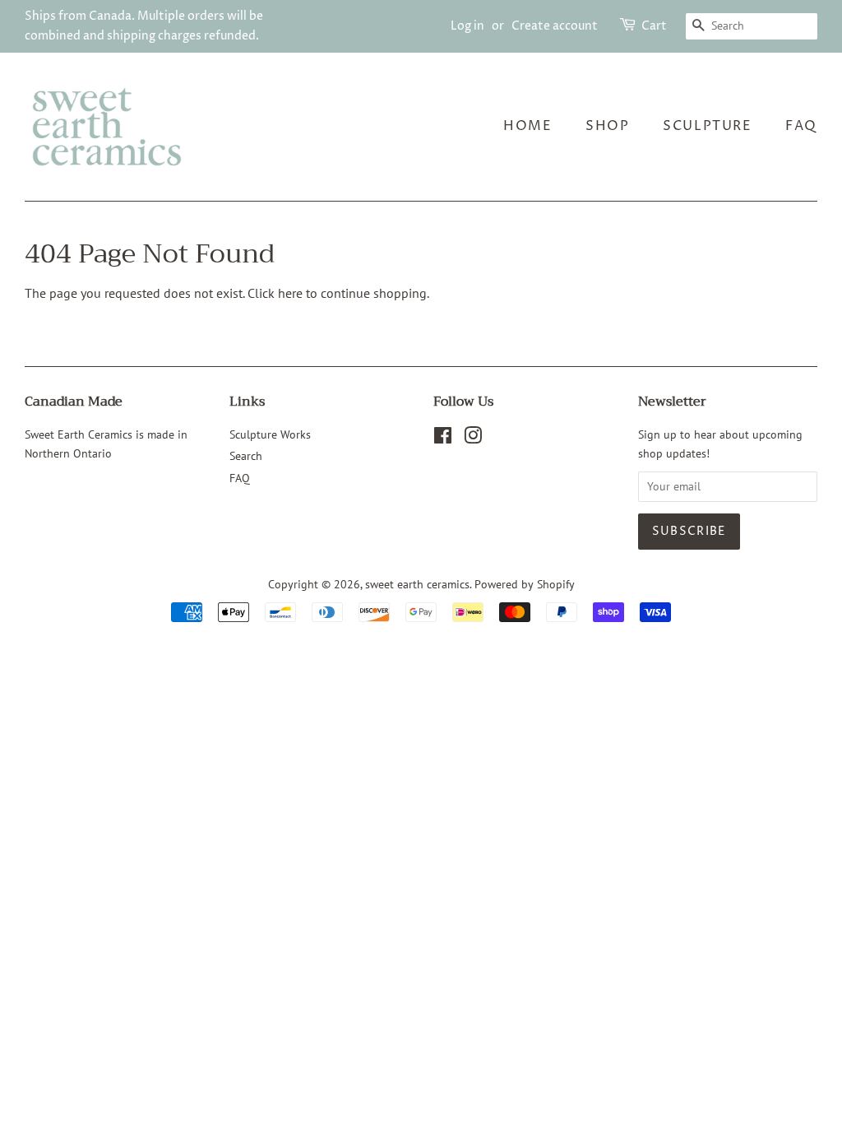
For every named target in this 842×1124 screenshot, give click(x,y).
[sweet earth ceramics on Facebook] (442, 438)
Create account (554, 26)
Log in (467, 26)
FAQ (801, 126)
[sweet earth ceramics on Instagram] (473, 438)
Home (527, 126)
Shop (607, 126)
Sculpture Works (270, 434)
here (290, 293)
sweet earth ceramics (417, 584)
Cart (654, 26)
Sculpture (707, 126)
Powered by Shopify (524, 584)
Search (245, 455)
